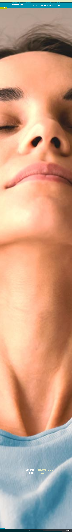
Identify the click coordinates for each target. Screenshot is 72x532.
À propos (41, 5)
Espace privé (57, 5)
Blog (45, 5)
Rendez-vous (50, 5)
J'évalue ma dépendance (3, 7)
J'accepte (68, 530)
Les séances (34, 5)
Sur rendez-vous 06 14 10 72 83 (55, 2)
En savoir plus (44, 530)
